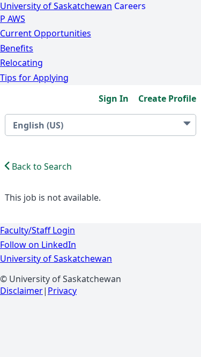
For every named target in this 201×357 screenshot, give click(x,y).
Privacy (62, 291)
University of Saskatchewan (56, 6)
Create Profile (167, 98)
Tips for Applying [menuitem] (34, 77)
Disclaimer (21, 291)
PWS (12, 19)
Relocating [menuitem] (21, 63)
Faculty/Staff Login (37, 230)
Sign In (114, 98)
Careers (130, 6)
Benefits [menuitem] (16, 48)
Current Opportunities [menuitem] (45, 33)
